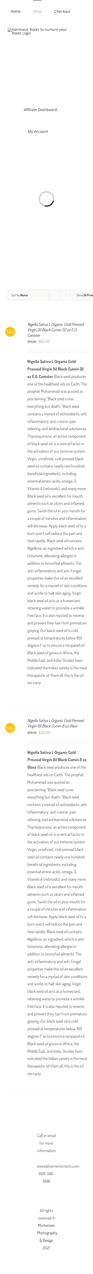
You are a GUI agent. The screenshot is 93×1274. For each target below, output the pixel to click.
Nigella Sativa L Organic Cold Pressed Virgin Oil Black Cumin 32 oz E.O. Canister (55, 330)
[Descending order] (66, 295)
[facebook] (42, 1191)
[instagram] (46, 1201)
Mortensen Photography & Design (47, 1233)
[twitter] (50, 1191)
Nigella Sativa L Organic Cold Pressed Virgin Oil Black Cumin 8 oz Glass (55, 723)
